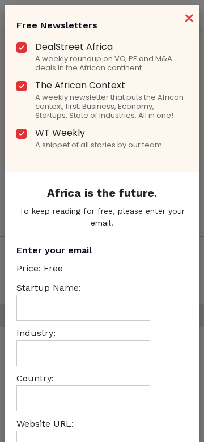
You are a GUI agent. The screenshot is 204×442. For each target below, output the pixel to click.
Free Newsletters (56, 25)
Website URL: (45, 423)
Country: (35, 378)
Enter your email (54, 250)
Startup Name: (48, 287)
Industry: (36, 333)
